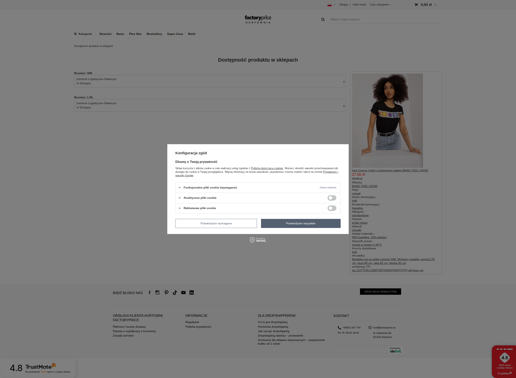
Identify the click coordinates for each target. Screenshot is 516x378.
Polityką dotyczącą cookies (267, 168)
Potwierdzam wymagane (216, 223)
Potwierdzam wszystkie (300, 223)
